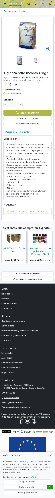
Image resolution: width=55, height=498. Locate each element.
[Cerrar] (51, 455)
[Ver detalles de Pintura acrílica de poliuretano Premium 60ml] (40, 238)
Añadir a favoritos (29, 118)
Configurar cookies (27, 492)
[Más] (20, 104)
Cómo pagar (7, 325)
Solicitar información (28, 123)
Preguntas (25, 132)
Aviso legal (6, 358)
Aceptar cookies (27, 481)
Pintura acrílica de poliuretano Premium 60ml (40, 251)
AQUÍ (34, 477)
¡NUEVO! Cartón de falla (14, 250)
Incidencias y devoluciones (14, 335)
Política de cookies (10, 367)
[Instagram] (34, 421)
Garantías (6, 340)
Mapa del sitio (8, 372)
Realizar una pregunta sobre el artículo (29, 211)
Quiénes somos (9, 303)
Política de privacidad (12, 362)
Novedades (7, 293)
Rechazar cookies (27, 487)
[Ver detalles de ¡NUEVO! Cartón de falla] (14, 238)
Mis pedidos (7, 353)
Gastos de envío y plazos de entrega (19, 330)
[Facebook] (20, 421)
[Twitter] (27, 421)
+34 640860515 (11, 397)
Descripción (11, 132)
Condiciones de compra (13, 321)
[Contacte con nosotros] (50, 487)
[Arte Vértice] (17, 4)
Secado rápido (13, 93)
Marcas (5, 298)
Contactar (6, 308)
